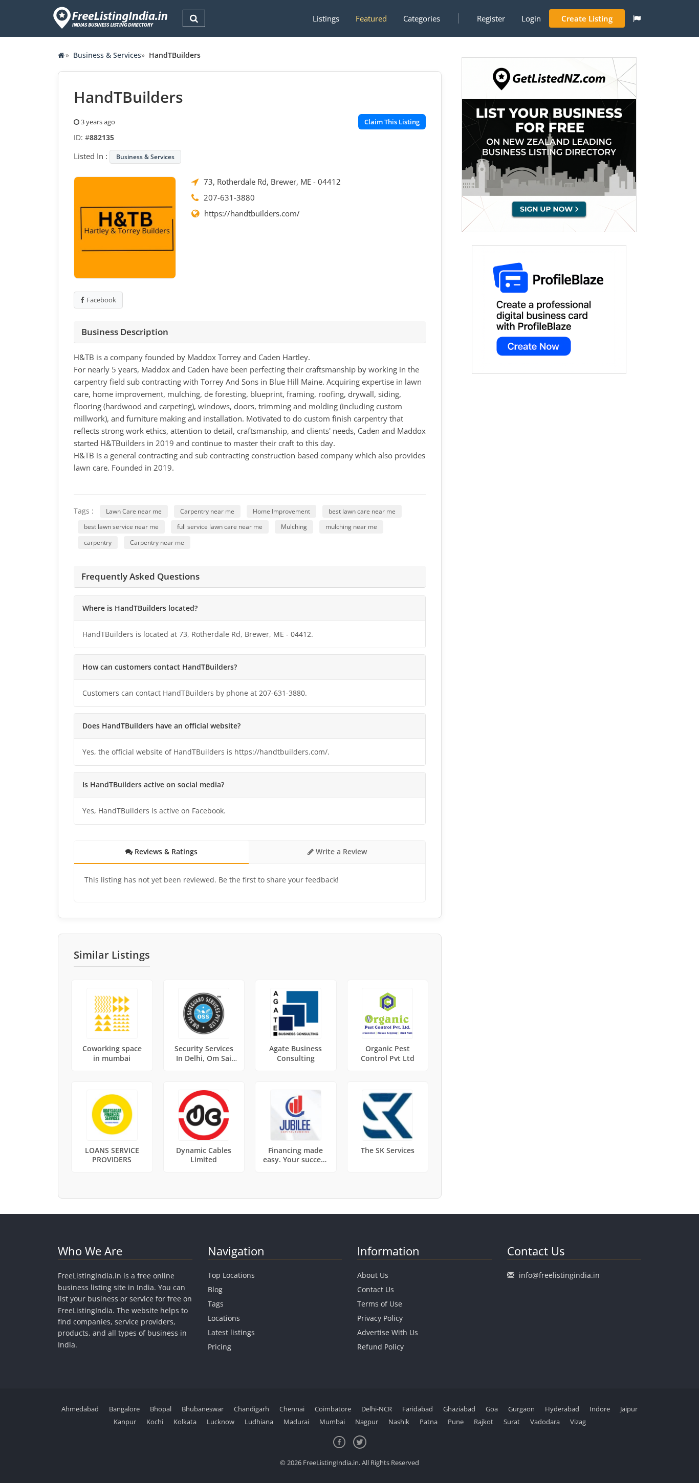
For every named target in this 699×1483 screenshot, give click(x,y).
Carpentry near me (207, 511)
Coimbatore (333, 1408)
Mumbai (332, 1421)
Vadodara (545, 1421)
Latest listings (231, 1332)
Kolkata (184, 1421)
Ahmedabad (80, 1408)
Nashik (398, 1421)
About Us (372, 1275)
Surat (512, 1421)
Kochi (154, 1421)
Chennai (291, 1408)
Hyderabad (562, 1408)
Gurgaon (521, 1408)
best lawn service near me (121, 526)
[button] (637, 18)
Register (491, 18)
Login (531, 18)
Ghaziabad (459, 1408)
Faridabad (417, 1408)
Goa (492, 1408)
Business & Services (107, 55)
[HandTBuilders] (125, 227)
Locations (224, 1318)
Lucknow (220, 1421)
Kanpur (125, 1421)
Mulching (294, 526)
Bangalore (124, 1408)
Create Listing (587, 18)
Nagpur (366, 1421)
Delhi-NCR (376, 1408)
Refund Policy (380, 1347)
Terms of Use (379, 1304)
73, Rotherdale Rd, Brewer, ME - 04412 (272, 181)
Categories (421, 18)
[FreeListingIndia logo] (111, 17)
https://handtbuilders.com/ (252, 213)
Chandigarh (251, 1408)
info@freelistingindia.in (559, 1275)
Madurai (296, 1421)
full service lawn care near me (220, 526)
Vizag (578, 1421)
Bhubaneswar (203, 1408)
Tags (216, 1304)
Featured (371, 18)
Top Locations (231, 1275)
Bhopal (160, 1408)
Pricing (219, 1347)
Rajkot (483, 1421)
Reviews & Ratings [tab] (165, 851)
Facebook (101, 299)
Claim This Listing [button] (392, 121)
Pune (456, 1421)
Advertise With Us (387, 1332)
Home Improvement (281, 511)
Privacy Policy (380, 1318)
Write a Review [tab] (340, 851)
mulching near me (351, 526)
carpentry (98, 542)
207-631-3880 (229, 197)
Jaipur (629, 1408)
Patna (429, 1421)
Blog (215, 1289)
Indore (599, 1408)
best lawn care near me (362, 511)
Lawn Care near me (134, 511)
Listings (326, 18)
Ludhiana (259, 1421)
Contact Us (375, 1289)
